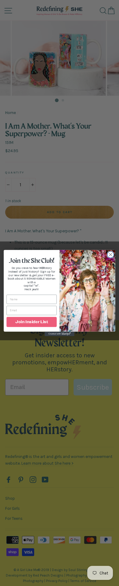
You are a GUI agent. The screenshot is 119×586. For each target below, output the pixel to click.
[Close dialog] (110, 255)
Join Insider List (31, 321)
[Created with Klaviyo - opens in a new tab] (59, 334)
